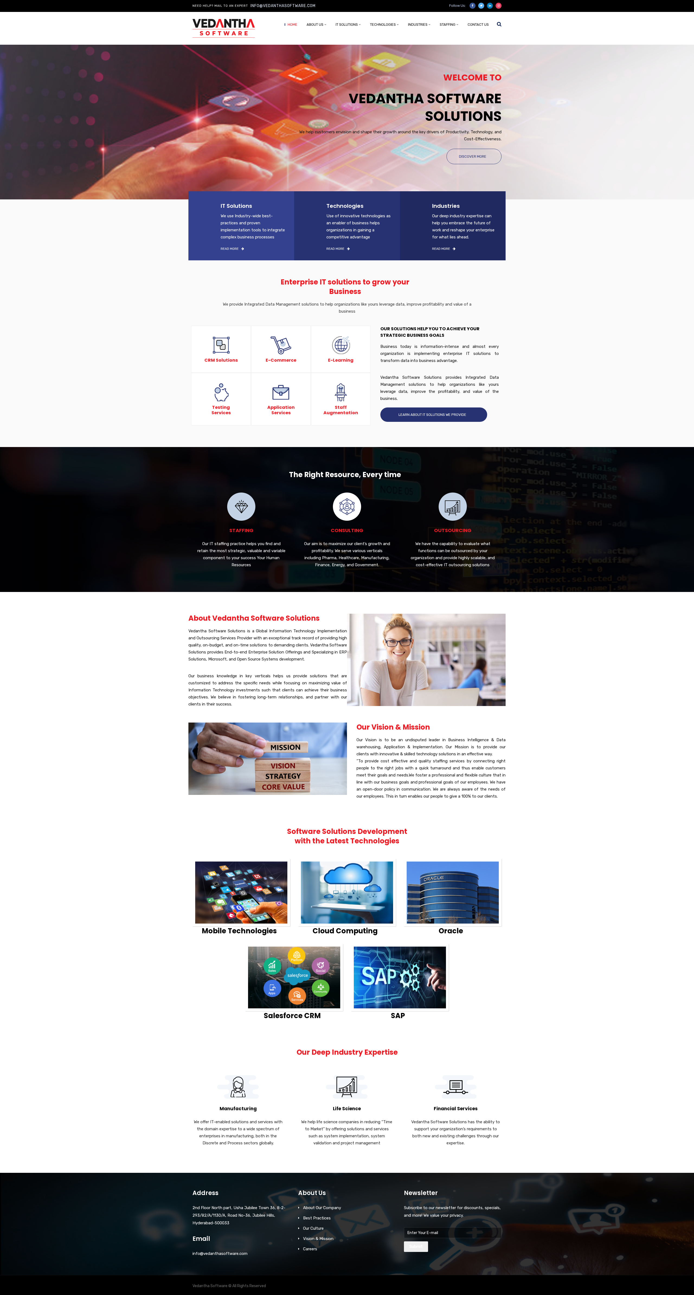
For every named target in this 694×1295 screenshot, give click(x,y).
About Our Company (322, 1207)
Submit (416, 1246)
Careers (310, 1249)
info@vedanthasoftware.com (283, 6)
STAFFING (447, 24)
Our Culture (313, 1228)
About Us (315, 24)
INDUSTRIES (418, 24)
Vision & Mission (318, 1238)
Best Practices (317, 1218)
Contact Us (478, 24)
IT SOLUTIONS (347, 24)
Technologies (383, 24)
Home (292, 24)
